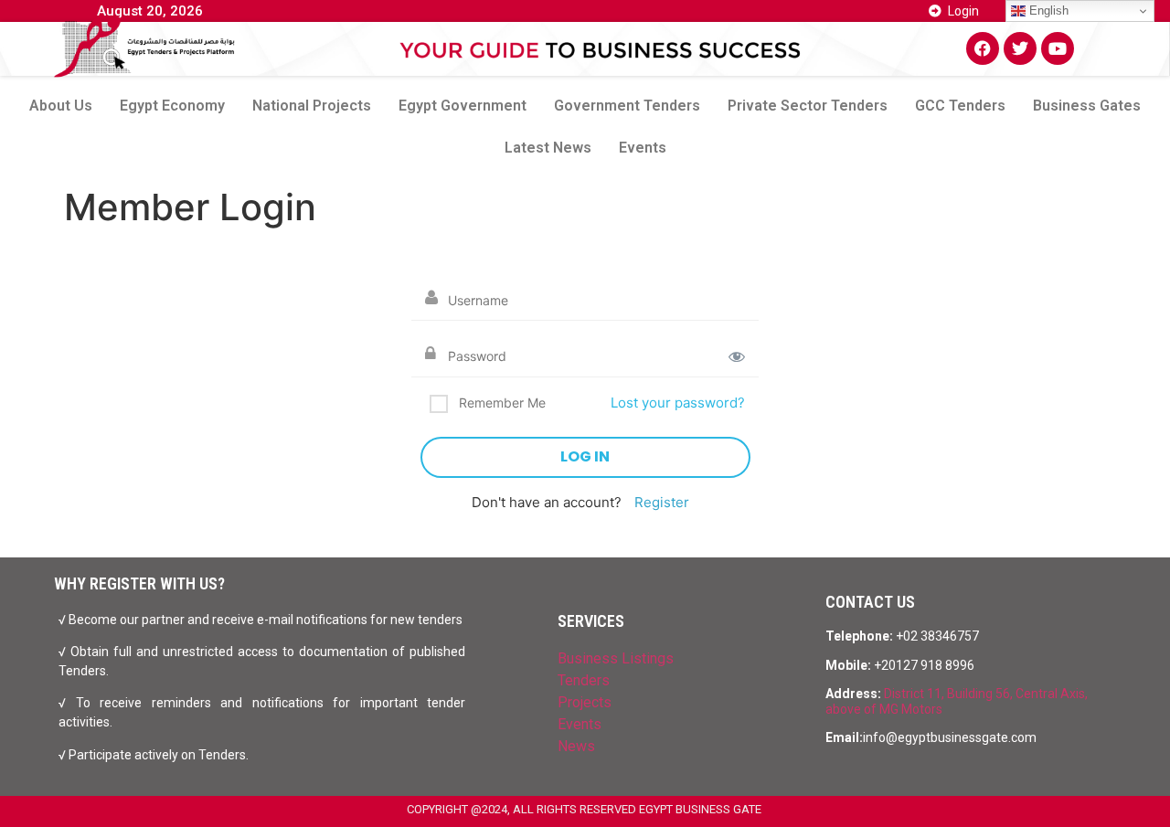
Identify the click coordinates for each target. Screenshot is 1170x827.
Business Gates (1087, 105)
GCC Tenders (960, 105)
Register (661, 502)
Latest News (548, 147)
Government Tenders (627, 105)
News (576, 746)
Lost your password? (678, 402)
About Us (60, 105)
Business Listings (616, 658)
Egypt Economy (172, 105)
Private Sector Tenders (808, 105)
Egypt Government (462, 105)
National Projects (311, 105)
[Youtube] (1057, 48)
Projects (585, 702)
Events (642, 147)
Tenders (584, 680)
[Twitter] (1020, 48)
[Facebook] (982, 48)
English (1047, 10)
